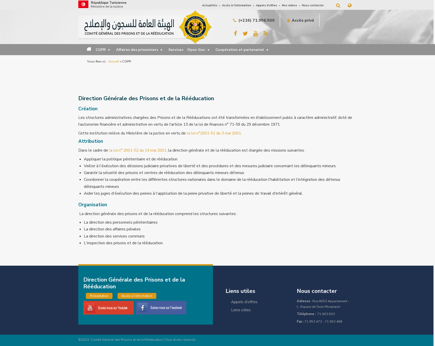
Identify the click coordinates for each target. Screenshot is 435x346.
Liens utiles (241, 310)
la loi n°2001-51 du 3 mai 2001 (214, 133)
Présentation (99, 296)
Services (175, 49)
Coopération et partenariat (241, 49)
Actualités (209, 5)
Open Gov (198, 49)
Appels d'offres (266, 5)
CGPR (103, 49)
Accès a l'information (137, 296)
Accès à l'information (236, 5)
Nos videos (289, 5)
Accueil (90, 49)
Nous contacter (313, 5)
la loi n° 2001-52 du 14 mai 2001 (137, 150)
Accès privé (303, 20)
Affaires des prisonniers (139, 49)
